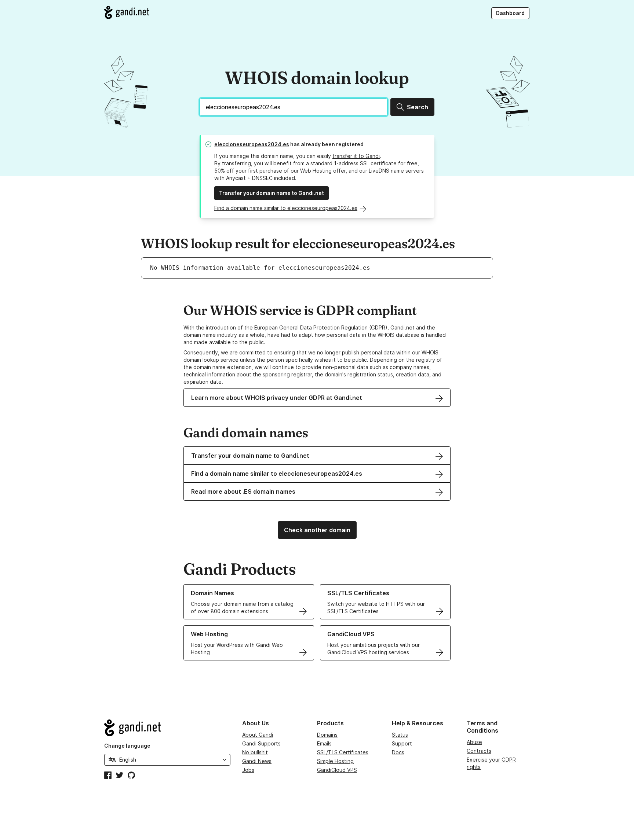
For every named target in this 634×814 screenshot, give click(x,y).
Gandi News (257, 761)
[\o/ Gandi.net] (167, 727)
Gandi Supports (261, 743)
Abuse (474, 742)
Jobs (248, 770)
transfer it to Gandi (356, 156)
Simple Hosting (335, 761)
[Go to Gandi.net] (126, 12)
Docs (398, 752)
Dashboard (510, 13)
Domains (327, 735)
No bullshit (255, 752)
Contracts (479, 751)
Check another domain (317, 530)
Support (402, 743)
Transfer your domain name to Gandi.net (271, 193)
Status (400, 735)
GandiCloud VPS (337, 770)
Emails (324, 743)
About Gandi (257, 735)
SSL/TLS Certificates (342, 752)
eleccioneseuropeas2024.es (251, 144)
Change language (127, 746)
